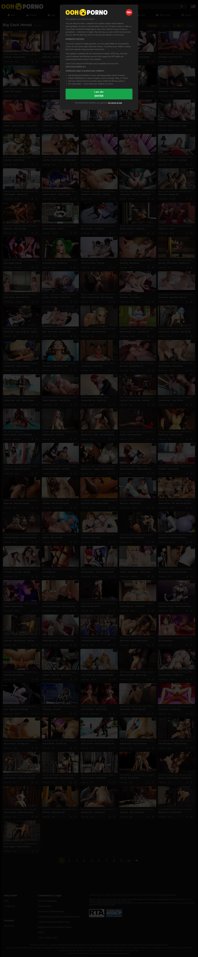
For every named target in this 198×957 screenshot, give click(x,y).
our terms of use (115, 103)
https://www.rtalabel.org (76, 66)
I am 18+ (99, 94)
